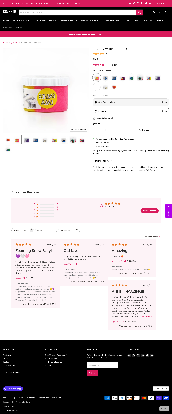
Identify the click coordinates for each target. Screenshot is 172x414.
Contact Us (76, 3)
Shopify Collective (28, 3)
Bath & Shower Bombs (45, 21)
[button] (157, 12)
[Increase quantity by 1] (115, 130)
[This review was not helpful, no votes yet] (53, 304)
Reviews (6, 369)
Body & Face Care (111, 21)
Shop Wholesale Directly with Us (56, 355)
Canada (161, 3)
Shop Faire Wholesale (53, 358)
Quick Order (15, 42)
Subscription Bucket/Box (12, 372)
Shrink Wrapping (9, 365)
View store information (103, 146)
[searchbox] (20, 230)
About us (6, 3)
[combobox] (46, 230)
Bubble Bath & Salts (90, 21)
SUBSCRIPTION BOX (22, 21)
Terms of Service (56, 398)
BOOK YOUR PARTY (144, 21)
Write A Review (149, 210)
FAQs (68, 3)
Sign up (92, 373)
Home (5, 42)
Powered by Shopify (10, 406)
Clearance (7, 28)
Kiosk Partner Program (43, 3)
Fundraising (15, 3)
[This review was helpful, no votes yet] (48, 304)
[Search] (139, 12)
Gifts (159, 21)
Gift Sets (6, 362)
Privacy (20, 398)
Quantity (96, 124)
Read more (147, 317)
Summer (127, 21)
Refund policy (30, 398)
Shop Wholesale (58, 3)
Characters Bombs (68, 21)
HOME (6, 21)
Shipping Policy (43, 398)
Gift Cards (6, 358)
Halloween (20, 28)
